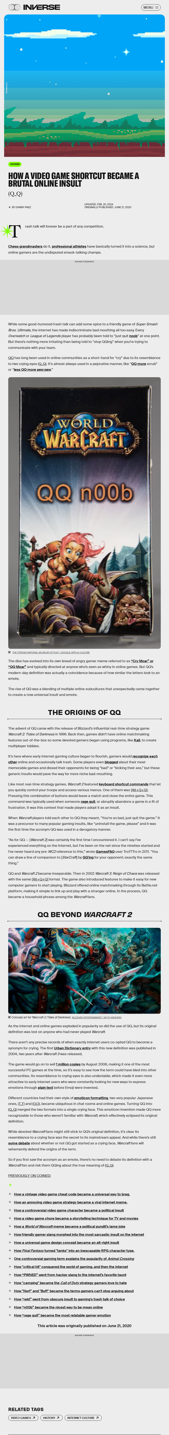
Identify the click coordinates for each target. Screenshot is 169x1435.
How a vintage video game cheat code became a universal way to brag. (72, 1194)
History (49, 1418)
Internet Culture (81, 1418)
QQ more (138, 364)
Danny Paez (23, 207)
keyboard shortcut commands (123, 784)
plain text (45, 1087)
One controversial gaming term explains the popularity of (74, 1259)
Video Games (21, 1418)
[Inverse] (42, 7)
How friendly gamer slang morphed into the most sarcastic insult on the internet (79, 1234)
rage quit (88, 801)
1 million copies (68, 1064)
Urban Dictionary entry (72, 1048)
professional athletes (69, 246)
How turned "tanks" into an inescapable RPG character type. (74, 1251)
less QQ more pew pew (32, 369)
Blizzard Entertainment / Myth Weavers (96, 1017)
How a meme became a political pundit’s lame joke (69, 1226)
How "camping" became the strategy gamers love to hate (70, 1283)
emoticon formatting (91, 1098)
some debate (19, 1143)
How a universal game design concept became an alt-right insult (66, 1243)
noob (133, 336)
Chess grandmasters (25, 246)
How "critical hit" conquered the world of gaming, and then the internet (71, 1267)
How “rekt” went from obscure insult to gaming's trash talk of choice (69, 1299)
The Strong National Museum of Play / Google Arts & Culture (51, 652)
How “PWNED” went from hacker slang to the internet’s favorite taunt (70, 1275)
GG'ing (88, 857)
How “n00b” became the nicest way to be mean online (58, 1307)
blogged (111, 762)
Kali (137, 740)
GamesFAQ (105, 851)
